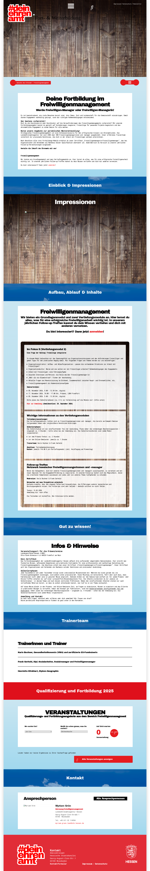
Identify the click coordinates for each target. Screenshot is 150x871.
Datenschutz (127, 4)
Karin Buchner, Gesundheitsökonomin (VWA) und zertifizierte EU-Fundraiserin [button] (57, 652)
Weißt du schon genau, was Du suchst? (74, 727)
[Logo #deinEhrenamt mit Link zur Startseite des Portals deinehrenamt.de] (20, 13)
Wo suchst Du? (31, 726)
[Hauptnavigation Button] (71, 5)
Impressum (117, 4)
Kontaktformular (58, 863)
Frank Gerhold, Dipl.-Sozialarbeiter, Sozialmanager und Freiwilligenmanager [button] (56, 661)
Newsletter (137, 4)
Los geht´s (114, 733)
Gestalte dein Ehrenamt (25, 83)
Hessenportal (131, 854)
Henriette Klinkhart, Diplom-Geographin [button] (38, 671)
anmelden (51, 165)
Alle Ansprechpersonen (110, 798)
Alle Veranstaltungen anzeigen (97, 759)
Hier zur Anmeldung (34, 404)
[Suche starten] (92, 6)
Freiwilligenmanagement (41, 83)
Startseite (32, 855)
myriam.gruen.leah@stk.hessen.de (69, 823)
